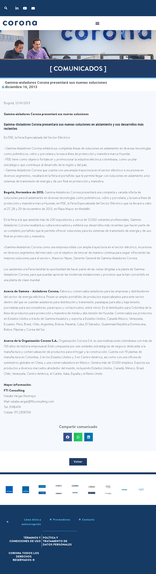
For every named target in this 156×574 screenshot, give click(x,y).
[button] (6, 8)
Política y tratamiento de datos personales (57, 541)
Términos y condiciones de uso (25, 539)
